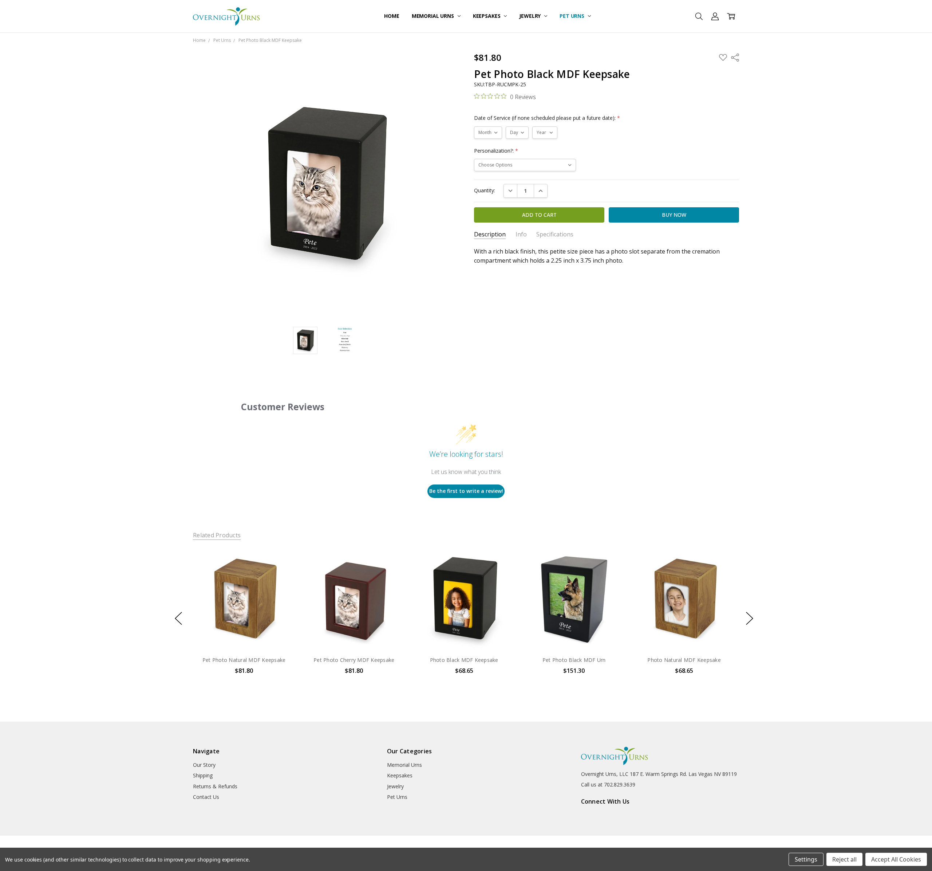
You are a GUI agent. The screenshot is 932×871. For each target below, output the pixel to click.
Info (521, 234)
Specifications (554, 234)
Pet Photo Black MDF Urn (574, 659)
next (749, 618)
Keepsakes (487, 15)
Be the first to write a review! (466, 490)
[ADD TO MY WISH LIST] (282, 572)
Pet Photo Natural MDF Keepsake (244, 659)
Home (391, 15)
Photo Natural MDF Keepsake (684, 659)
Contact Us (206, 796)
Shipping (203, 775)
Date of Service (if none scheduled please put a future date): (547, 117)
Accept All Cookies (896, 859)
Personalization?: (496, 150)
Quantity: (484, 190)
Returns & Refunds (215, 786)
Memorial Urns (433, 15)
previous (178, 618)
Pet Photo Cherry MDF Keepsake (353, 659)
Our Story (204, 764)
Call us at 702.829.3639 (608, 784)
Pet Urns (573, 15)
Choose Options (243, 634)
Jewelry (530, 15)
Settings (806, 859)
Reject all (844, 859)
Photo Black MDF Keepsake (464, 659)
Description (490, 234)
